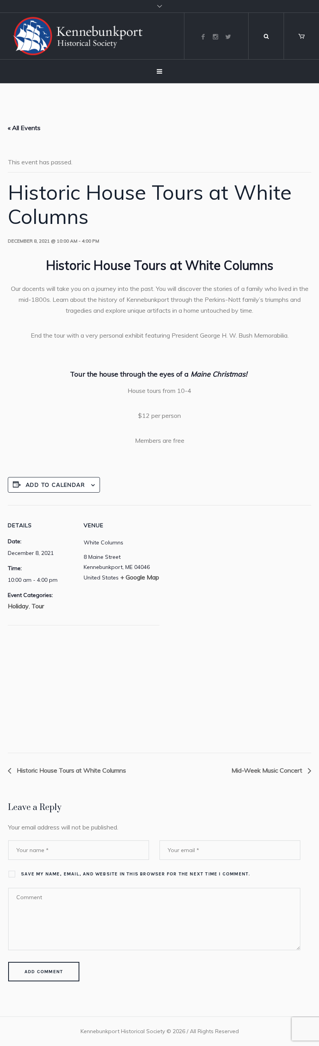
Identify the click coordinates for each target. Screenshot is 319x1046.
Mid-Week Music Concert (267, 770)
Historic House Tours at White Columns (70, 770)
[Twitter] (228, 37)
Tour (38, 606)
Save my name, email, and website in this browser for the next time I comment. (135, 874)
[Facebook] (203, 37)
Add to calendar (55, 484)
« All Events (24, 128)
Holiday (18, 606)
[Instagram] (215, 37)
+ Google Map (139, 577)
